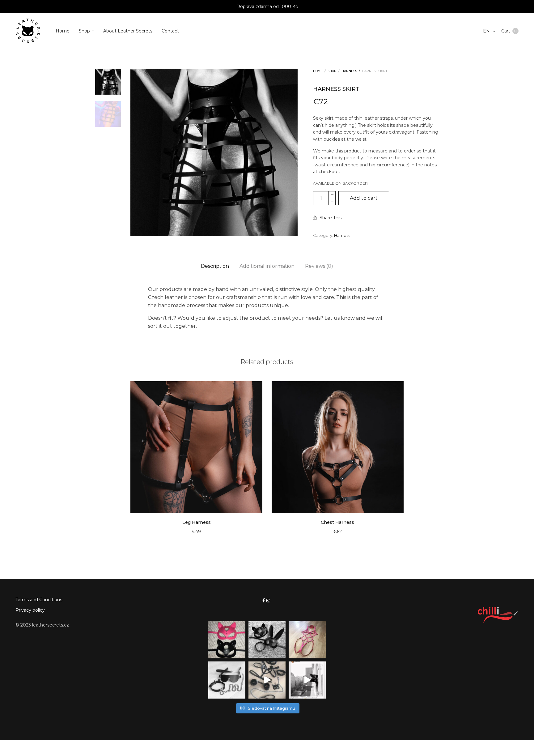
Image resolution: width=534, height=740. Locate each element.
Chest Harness (337, 522)
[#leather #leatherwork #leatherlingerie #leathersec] (226, 680)
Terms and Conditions (38, 599)
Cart (509, 31)
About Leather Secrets (127, 31)
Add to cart (364, 198)
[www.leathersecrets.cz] (267, 680)
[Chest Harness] (338, 447)
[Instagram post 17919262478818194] (267, 639)
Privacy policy (30, 610)
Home (63, 31)
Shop (84, 31)
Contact (170, 31)
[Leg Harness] (196, 447)
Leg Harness (196, 522)
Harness (349, 71)
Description (215, 266)
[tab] (215, 266)
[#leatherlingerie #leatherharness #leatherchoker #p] (307, 639)
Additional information (267, 266)
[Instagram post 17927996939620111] (307, 680)
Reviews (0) (319, 266)
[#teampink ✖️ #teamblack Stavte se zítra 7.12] (226, 639)
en (487, 31)
